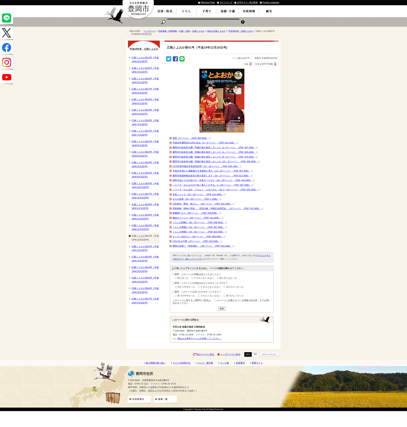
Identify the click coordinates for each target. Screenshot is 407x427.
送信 (222, 308)
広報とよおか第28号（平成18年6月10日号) (145, 101)
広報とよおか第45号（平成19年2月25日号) (145, 280)
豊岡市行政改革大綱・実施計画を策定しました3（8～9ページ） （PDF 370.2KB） (213, 157)
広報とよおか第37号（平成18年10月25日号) (145, 196)
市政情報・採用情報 (167, 31)
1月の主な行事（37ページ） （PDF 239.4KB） (196, 241)
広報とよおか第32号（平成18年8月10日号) (145, 143)
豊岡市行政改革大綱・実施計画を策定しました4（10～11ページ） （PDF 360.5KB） (214, 161)
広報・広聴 (184, 31)
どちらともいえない (204, 278)
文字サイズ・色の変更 (247, 2)
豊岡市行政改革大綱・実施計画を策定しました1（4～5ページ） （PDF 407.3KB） (213, 147)
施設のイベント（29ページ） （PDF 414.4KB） (196, 218)
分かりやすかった (186, 287)
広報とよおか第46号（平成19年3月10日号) (145, 290)
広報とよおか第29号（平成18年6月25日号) (145, 112)
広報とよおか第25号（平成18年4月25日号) (145, 70)
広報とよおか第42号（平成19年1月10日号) (145, 248)
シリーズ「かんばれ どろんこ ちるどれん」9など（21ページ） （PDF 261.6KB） (214, 190)
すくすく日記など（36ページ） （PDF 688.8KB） (197, 236)
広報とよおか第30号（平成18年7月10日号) (145, 122)
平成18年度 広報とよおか (240, 31)
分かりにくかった (235, 287)
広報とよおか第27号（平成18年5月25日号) (145, 91)
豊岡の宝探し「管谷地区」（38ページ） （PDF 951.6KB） (202, 246)
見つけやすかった (186, 295)
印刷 (246, 64)
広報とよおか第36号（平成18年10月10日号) (145, 185)
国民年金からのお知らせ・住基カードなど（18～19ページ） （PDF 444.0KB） (212, 180)
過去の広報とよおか (216, 31)
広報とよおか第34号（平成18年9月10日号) (145, 164)
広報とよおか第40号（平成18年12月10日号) (145, 227)
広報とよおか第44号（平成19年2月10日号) (145, 269)
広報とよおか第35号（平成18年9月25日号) (145, 175)
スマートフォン (269, 354)
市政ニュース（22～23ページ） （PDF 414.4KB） (197, 194)
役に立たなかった (228, 278)
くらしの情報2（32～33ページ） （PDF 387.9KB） (198, 227)
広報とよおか (198, 31)
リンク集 (224, 363)
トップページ (149, 31)
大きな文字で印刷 (264, 64)
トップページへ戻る (230, 354)
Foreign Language (271, 2)
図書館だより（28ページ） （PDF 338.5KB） (195, 213)
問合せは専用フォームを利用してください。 (199, 338)
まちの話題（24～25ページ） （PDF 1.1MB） (195, 199)
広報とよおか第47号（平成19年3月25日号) (145, 301)
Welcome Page (208, 2)
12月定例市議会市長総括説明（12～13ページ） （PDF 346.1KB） (205, 166)
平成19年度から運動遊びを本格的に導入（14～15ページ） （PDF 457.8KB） (211, 171)
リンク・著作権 (205, 363)
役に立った (183, 278)
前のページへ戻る (205, 354)
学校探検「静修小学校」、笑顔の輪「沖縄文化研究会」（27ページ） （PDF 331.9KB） (216, 208)
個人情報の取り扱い (156, 363)
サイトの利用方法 (181, 363)
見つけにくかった (235, 295)
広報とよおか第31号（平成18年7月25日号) (145, 133)
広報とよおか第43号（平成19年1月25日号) (145, 259)
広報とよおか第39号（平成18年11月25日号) (145, 217)
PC (255, 354)
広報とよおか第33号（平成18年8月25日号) (145, 154)
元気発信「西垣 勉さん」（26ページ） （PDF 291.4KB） (202, 204)
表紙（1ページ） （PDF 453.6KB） (190, 138)
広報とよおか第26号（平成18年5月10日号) (145, 80)
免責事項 (240, 363)
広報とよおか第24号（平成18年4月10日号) (145, 59)
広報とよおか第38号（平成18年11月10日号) (145, 206)
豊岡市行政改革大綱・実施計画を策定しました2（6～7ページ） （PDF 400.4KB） (213, 152)
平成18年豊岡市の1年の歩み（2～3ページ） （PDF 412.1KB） (203, 143)
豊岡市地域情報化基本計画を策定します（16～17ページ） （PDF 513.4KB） (211, 176)
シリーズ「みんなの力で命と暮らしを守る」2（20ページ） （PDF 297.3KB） (211, 185)
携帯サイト (257, 363)
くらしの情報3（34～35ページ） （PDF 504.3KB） (198, 232)
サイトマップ (226, 2)
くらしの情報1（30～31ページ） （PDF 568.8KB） (198, 222)
